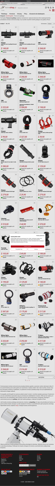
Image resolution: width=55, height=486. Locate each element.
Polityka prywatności (40, 235)
